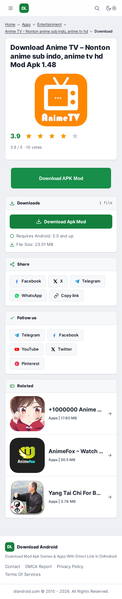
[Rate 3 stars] (52, 136)
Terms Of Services (23, 574)
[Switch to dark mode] (111, 8)
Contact (12, 566)
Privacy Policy (70, 566)
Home (10, 24)
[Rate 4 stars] (63, 136)
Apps (26, 24)
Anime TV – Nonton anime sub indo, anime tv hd (46, 31)
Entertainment (49, 24)
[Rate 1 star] (28, 136)
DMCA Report (38, 566)
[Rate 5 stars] (75, 136)
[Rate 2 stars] (40, 136)
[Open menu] (10, 8)
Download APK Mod (61, 178)
